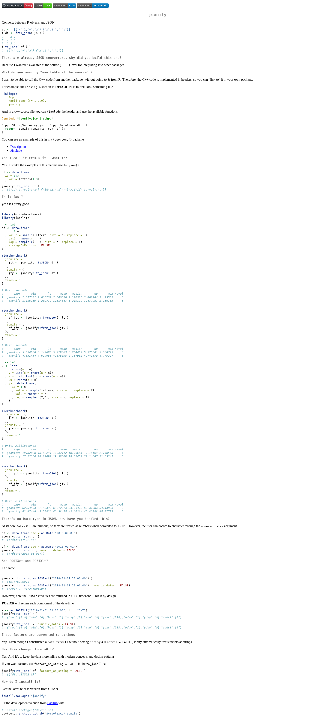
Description (18, 146)
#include (16, 150)
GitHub (52, 703)
